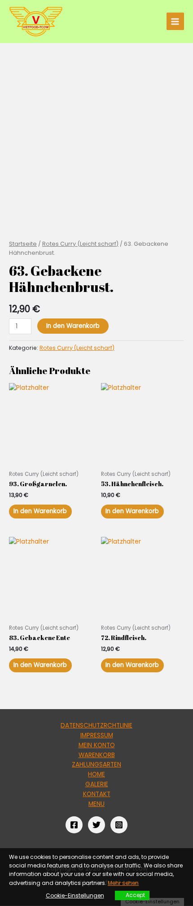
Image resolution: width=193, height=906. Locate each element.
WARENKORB (97, 755)
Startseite (23, 244)
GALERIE (96, 784)
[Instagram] (118, 824)
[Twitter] (96, 824)
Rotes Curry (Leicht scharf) (80, 244)
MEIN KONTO (97, 745)
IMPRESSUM (96, 735)
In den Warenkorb (73, 326)
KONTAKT (96, 794)
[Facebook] (74, 824)
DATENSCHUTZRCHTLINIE (96, 725)
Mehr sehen (123, 883)
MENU (96, 804)
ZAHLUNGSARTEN (96, 764)
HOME (96, 774)
